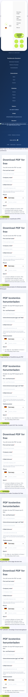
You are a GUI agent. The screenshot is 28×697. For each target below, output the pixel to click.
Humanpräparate (14, 67)
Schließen (6, 217)
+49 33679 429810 (14, 109)
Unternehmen (18, 23)
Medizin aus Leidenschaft (14, 52)
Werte (14, 76)
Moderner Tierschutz (14, 64)
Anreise (14, 91)
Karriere (14, 82)
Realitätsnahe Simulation (18, 18)
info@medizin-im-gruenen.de (14, 116)
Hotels (14, 97)
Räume (14, 94)
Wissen (18, 27)
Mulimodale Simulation (14, 61)
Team (14, 79)
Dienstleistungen (18, 13)
